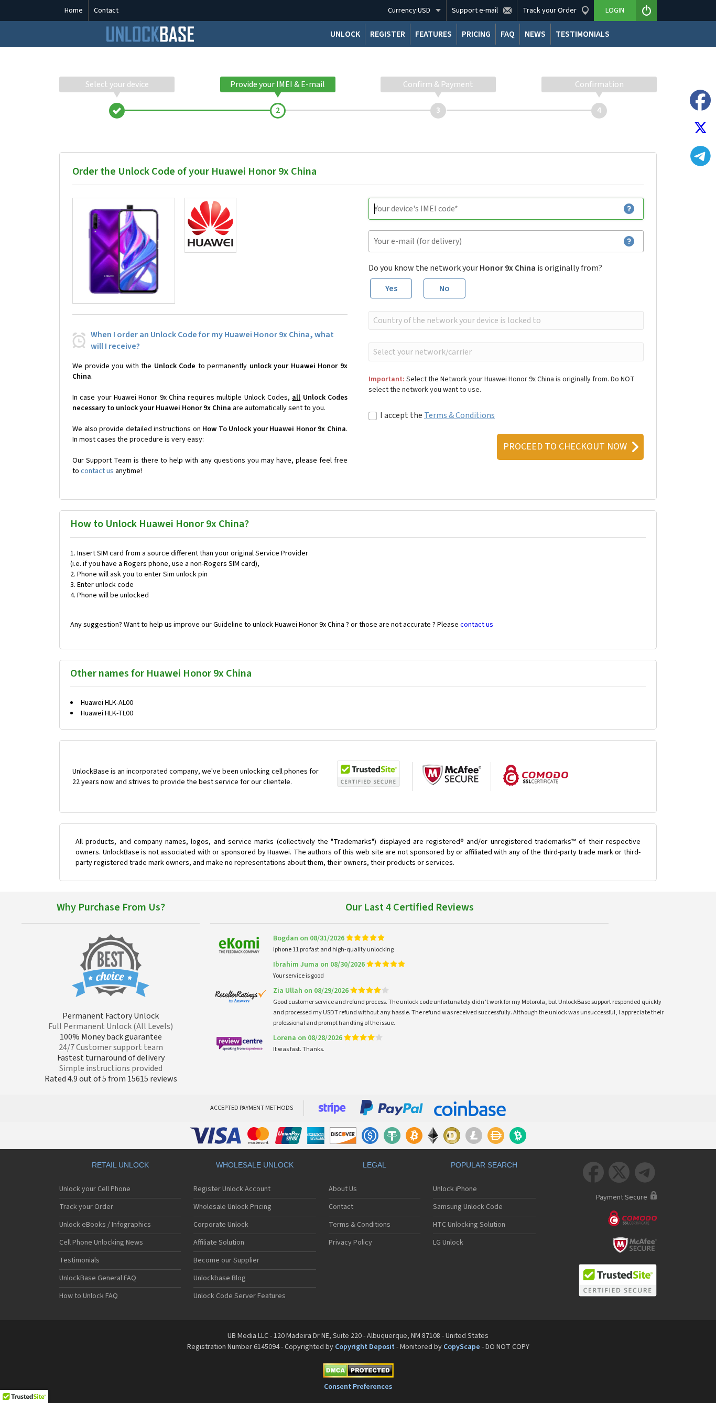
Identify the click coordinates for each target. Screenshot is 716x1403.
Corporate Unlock (220, 1224)
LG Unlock (448, 1242)
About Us (343, 1189)
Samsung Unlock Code (468, 1207)
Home (73, 10)
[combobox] (505, 320)
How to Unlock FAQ (88, 1296)
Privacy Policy (350, 1242)
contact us (97, 471)
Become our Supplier (226, 1260)
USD (409, 10)
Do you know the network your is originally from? (485, 268)
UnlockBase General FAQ (97, 1278)
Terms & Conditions (459, 415)
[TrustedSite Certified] (368, 774)
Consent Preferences (358, 1386)
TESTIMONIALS (583, 34)
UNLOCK (345, 34)
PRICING (476, 34)
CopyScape (461, 1347)
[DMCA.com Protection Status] (358, 1372)
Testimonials (79, 1260)
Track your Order (86, 1207)
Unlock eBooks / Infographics (105, 1224)
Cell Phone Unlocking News (101, 1242)
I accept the (437, 415)
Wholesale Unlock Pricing (232, 1207)
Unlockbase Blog (219, 1278)
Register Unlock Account (231, 1189)
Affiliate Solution (218, 1242)
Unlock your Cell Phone (95, 1189)
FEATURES (433, 34)
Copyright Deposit (365, 1347)
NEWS (535, 34)
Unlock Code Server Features (239, 1296)
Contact (106, 10)
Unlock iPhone (455, 1189)
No (444, 288)
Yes (391, 288)
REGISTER (387, 34)
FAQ (508, 34)
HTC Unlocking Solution (469, 1224)
